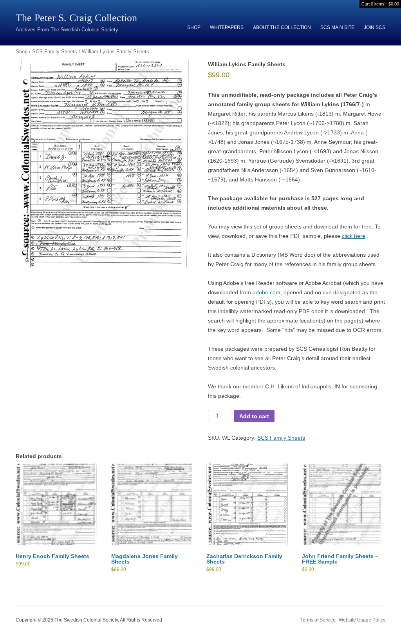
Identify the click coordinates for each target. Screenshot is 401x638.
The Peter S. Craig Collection (76, 18)
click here (353, 236)
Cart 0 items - (380, 4)
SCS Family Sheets (54, 51)
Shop (193, 27)
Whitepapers (227, 27)
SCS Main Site (337, 27)
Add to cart (254, 416)
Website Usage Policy (362, 620)
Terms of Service (318, 620)
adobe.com (266, 292)
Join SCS (374, 27)
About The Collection (282, 27)
